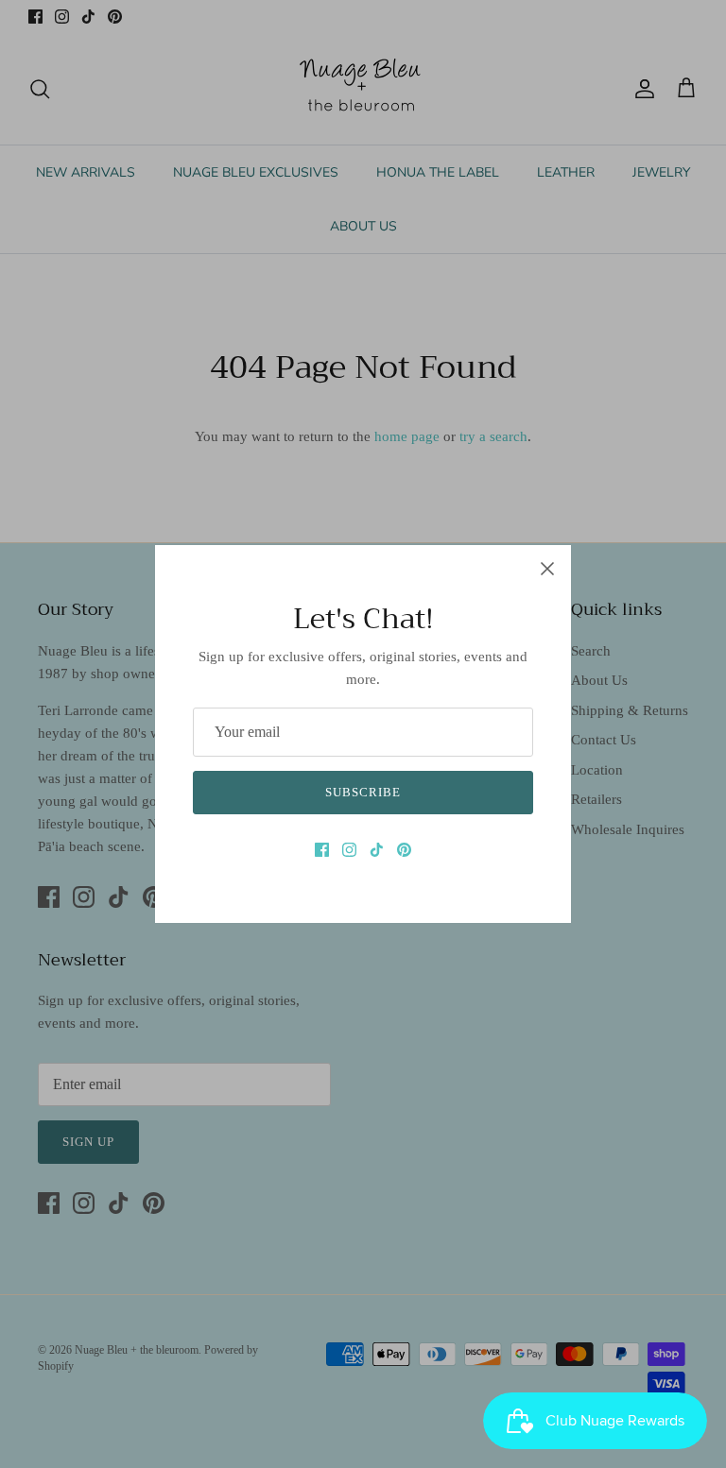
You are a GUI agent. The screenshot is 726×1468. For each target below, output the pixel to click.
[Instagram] (349, 850)
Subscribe (363, 792)
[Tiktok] (377, 850)
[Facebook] (322, 850)
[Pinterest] (404, 850)
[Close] (547, 568)
